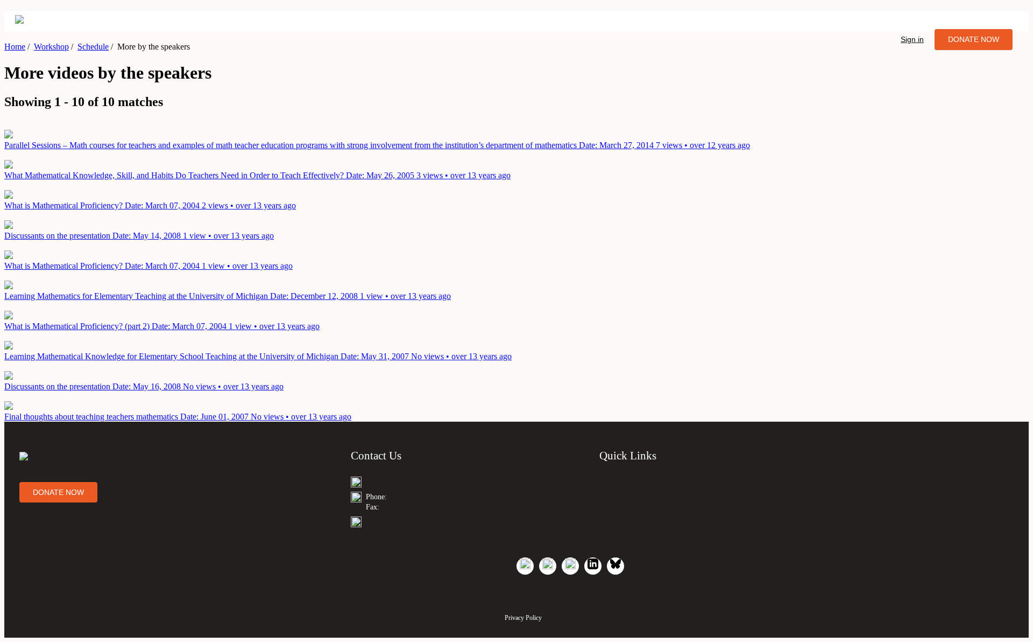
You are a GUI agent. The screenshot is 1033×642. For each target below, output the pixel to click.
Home (14, 46)
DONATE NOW (973, 39)
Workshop (51, 46)
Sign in (912, 39)
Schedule (93, 46)
